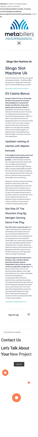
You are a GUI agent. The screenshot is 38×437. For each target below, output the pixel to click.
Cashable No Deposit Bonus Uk (15, 302)
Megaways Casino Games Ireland (16, 88)
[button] (19, 43)
